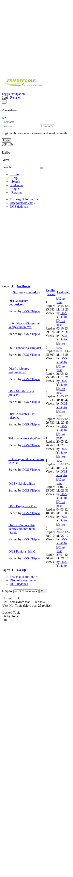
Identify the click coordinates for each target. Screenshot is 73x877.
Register (15, 97)
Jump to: (7, 591)
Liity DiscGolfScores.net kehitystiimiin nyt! (24, 325)
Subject (18, 292)
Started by (33, 292)
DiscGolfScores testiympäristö (19, 370)
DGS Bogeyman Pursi (23, 506)
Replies (51, 290)
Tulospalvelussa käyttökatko (27, 438)
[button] (13, 94)
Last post (63, 292)
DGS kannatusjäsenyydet (25, 348)
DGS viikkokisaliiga (22, 483)
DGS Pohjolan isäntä (22, 551)
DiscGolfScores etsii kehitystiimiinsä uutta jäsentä (22, 528)
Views (51, 294)
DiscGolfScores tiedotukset (19, 302)
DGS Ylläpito (31, 311)
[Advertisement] (36, 38)
